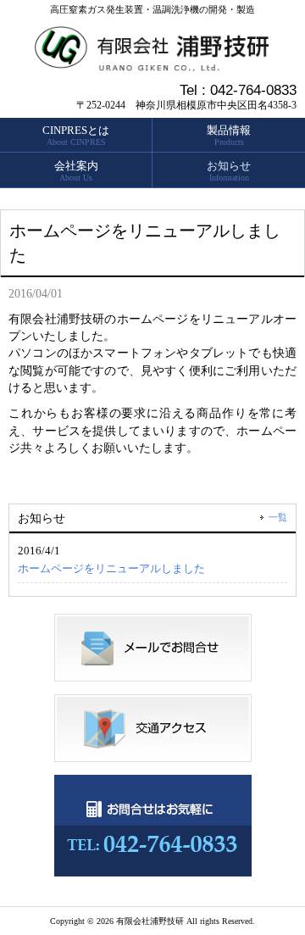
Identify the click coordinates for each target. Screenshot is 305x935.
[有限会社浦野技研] (152, 65)
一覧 (278, 517)
